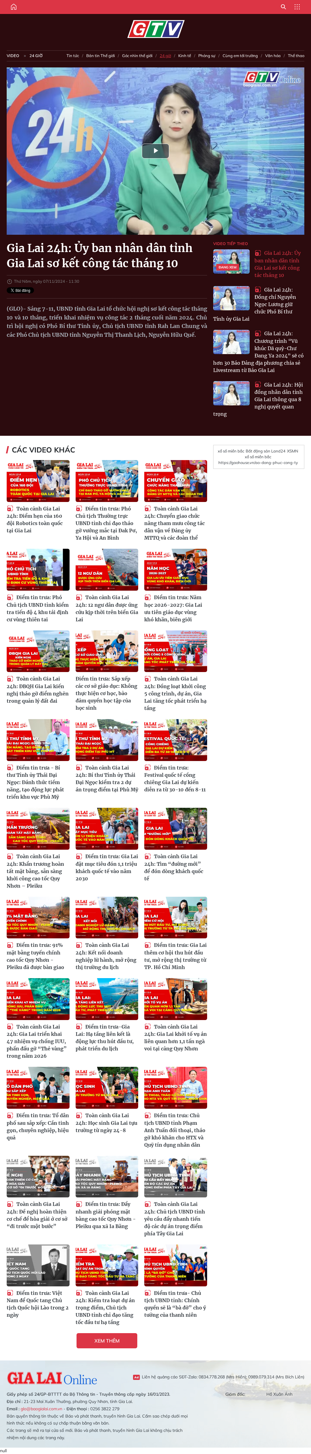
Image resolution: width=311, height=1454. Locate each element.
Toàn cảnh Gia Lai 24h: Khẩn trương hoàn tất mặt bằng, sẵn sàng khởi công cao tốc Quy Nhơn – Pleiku (35, 871)
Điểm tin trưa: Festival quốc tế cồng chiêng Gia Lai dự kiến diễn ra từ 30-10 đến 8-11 (175, 779)
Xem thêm (107, 1341)
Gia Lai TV (156, 29)
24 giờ (36, 55)
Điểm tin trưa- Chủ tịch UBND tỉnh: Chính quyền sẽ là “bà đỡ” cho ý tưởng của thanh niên (175, 1304)
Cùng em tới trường (240, 55)
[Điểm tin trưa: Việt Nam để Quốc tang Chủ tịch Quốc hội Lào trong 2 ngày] (38, 1265)
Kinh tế (184, 55)
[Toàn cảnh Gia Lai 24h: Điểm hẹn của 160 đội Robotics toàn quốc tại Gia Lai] (38, 481)
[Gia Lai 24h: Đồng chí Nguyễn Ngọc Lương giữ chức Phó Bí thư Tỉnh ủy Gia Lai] (231, 298)
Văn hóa (273, 55)
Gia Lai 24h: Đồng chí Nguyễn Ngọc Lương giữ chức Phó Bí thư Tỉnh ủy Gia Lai (254, 304)
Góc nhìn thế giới (137, 55)
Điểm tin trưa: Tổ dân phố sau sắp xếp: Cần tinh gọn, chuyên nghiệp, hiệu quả (38, 1126)
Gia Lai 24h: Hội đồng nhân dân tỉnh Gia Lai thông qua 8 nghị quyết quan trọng (258, 399)
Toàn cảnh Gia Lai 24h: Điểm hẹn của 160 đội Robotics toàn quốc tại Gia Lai (35, 520)
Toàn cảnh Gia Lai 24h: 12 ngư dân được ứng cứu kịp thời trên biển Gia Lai (107, 608)
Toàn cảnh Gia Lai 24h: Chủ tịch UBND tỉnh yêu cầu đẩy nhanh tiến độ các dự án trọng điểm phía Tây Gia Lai (174, 1219)
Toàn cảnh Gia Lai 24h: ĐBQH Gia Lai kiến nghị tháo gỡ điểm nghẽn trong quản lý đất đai (38, 690)
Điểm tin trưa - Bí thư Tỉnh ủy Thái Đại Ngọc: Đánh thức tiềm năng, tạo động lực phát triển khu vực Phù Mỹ (35, 782)
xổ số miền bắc (231, 451)
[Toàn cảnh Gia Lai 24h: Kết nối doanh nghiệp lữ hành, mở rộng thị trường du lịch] (107, 918)
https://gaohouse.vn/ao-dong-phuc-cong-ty (258, 462)
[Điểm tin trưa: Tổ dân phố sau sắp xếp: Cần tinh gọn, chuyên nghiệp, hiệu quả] (38, 1088)
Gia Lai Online (52, 1377)
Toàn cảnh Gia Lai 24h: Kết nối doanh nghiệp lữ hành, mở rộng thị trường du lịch (106, 956)
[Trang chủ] (14, 7)
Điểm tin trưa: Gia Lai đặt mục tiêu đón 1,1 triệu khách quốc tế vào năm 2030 (107, 867)
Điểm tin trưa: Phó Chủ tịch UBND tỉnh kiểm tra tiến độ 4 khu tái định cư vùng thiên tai (38, 608)
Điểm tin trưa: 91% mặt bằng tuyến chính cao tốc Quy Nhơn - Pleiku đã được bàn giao (35, 956)
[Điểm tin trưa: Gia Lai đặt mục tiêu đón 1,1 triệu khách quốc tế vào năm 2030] (107, 829)
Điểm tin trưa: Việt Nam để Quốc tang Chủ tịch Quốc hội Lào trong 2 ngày (38, 1304)
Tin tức (73, 55)
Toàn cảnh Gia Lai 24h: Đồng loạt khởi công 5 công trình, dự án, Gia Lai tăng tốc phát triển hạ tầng (175, 693)
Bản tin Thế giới (100, 55)
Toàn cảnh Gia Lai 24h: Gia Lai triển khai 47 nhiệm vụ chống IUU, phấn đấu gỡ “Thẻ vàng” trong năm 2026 (37, 1041)
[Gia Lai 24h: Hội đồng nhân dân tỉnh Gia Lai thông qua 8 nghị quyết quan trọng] (231, 393)
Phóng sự (206, 55)
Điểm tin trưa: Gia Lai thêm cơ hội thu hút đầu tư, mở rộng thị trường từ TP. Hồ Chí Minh (175, 956)
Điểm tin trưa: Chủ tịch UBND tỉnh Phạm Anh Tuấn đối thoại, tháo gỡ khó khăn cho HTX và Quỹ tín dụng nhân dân (174, 1130)
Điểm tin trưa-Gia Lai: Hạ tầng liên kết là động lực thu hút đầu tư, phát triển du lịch (105, 1038)
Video (13, 55)
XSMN (292, 451)
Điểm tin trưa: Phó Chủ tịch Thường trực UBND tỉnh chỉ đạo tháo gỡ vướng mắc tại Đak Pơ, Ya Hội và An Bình (106, 523)
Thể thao (296, 55)
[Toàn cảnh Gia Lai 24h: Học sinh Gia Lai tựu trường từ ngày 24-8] (107, 1088)
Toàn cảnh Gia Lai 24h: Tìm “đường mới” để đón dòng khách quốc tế (173, 867)
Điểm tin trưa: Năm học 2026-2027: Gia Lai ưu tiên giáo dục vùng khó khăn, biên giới (173, 608)
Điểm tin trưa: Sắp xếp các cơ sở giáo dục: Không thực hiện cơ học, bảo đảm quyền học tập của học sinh (106, 693)
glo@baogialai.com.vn (41, 1408)
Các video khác (43, 449)
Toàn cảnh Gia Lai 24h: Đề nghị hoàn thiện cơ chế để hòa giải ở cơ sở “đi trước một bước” (37, 1215)
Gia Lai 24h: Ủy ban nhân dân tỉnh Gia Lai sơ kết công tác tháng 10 (278, 264)
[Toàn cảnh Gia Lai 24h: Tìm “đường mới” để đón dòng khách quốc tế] (175, 829)
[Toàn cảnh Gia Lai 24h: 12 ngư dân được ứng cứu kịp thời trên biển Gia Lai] (107, 570)
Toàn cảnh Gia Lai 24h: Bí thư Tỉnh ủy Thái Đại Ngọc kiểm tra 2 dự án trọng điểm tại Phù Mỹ (107, 779)
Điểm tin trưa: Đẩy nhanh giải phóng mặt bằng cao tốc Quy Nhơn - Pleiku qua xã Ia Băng (106, 1215)
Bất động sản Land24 (265, 451)
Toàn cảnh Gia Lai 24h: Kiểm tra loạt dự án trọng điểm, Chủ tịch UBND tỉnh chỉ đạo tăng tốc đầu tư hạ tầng (105, 1308)
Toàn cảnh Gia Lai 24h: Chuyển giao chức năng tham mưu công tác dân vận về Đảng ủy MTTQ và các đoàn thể (174, 523)
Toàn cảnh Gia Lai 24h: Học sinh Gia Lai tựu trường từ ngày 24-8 (106, 1122)
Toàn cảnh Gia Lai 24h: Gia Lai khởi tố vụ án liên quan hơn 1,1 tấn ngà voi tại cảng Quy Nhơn (175, 1038)
